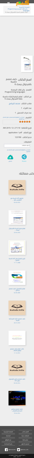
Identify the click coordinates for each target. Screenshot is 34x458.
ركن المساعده (8, 444)
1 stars (20, 121)
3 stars (25, 121)
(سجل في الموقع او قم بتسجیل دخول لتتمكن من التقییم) (13, 118)
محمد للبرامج (14, 103)
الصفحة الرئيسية (24, 7)
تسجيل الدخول (25, 444)
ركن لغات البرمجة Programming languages (18, 10)
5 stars (29, 121)
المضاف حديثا (25, 436)
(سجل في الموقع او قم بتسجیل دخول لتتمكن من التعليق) (18, 151)
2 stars (22, 121)
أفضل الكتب (25, 432)
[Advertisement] (17, 34)
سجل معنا (25, 440)
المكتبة (8, 436)
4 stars (27, 121)
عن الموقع (8, 440)
